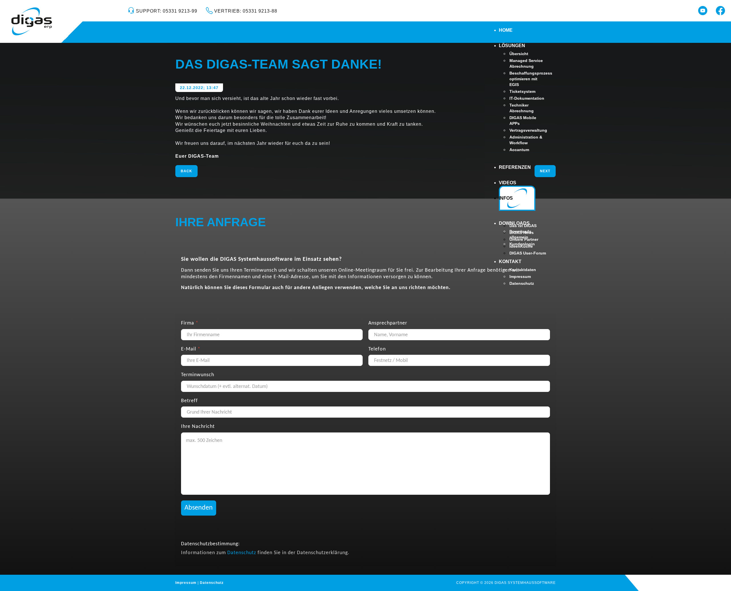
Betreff (189, 400)
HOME (506, 30)
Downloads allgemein (520, 234)
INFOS (506, 198)
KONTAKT (510, 261)
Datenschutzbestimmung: (210, 543)
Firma (189, 323)
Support (165, 11)
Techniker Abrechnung (521, 108)
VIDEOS (507, 182)
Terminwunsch (197, 375)
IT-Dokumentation (526, 98)
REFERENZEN (515, 167)
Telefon (377, 349)
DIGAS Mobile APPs (522, 120)
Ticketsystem (522, 91)
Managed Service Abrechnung (526, 63)
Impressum (520, 276)
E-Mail (190, 349)
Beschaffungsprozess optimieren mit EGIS (527, 79)
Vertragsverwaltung (527, 130)
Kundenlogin (522, 244)
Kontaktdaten (522, 269)
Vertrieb (245, 11)
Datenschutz (521, 283)
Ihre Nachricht (198, 426)
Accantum (519, 149)
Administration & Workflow (525, 140)
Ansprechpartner (387, 323)
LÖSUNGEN (512, 45)
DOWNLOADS (514, 223)
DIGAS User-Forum (527, 253)
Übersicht (518, 53)
